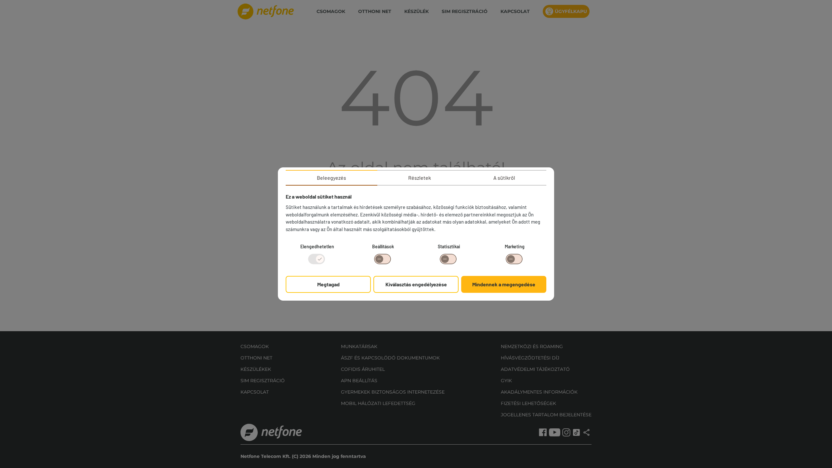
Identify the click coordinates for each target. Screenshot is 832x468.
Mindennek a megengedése (503, 284)
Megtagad (328, 284)
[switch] (382, 259)
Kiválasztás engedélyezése (416, 284)
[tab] (331, 178)
